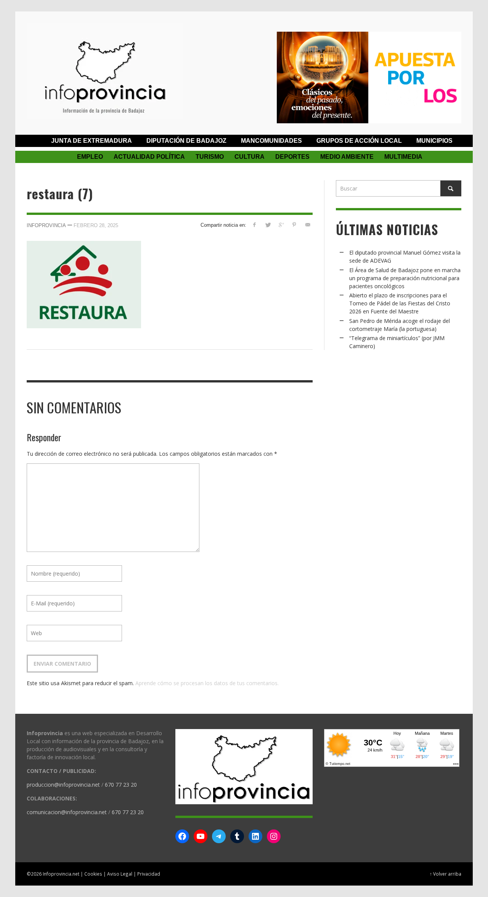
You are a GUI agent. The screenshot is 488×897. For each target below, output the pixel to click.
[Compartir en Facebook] (254, 225)
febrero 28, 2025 (96, 225)
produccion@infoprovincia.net (63, 784)
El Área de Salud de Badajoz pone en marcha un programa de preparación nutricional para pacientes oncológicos (405, 278)
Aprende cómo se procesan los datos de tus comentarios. (207, 683)
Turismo (210, 156)
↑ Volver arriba (445, 874)
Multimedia (403, 156)
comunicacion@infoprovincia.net (67, 812)
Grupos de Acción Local (359, 140)
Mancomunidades (271, 140)
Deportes (292, 156)
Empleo (90, 156)
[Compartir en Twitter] (268, 225)
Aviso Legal (119, 874)
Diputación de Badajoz (186, 140)
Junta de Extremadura (91, 140)
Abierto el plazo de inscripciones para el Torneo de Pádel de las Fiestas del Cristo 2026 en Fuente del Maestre (399, 303)
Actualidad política (149, 156)
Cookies (93, 874)
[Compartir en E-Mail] (307, 225)
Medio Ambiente (347, 156)
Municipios (434, 140)
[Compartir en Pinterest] (294, 225)
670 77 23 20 (121, 784)
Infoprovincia (46, 225)
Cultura (249, 156)
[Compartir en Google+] (281, 225)
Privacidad (148, 874)
